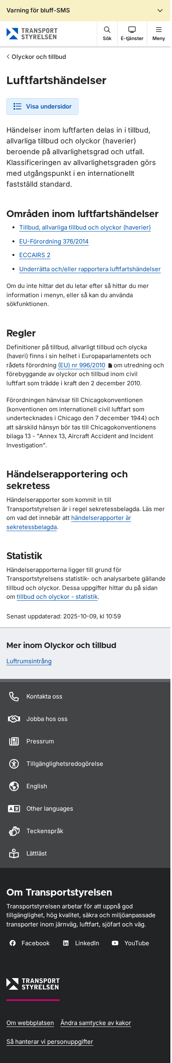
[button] (107, 33)
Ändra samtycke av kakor (95, 1023)
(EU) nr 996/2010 (81, 365)
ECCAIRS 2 (34, 255)
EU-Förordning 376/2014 (54, 241)
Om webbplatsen (30, 1023)
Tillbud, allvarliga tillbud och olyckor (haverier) (85, 227)
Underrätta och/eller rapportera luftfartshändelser (90, 269)
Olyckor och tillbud (39, 56)
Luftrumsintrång (29, 661)
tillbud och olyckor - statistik (57, 596)
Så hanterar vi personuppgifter (49, 1041)
